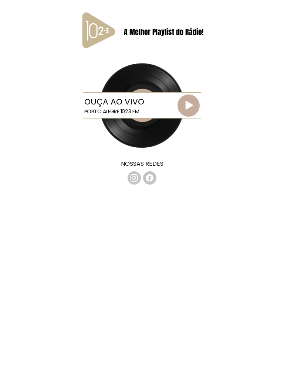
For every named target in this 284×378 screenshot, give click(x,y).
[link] (134, 178)
